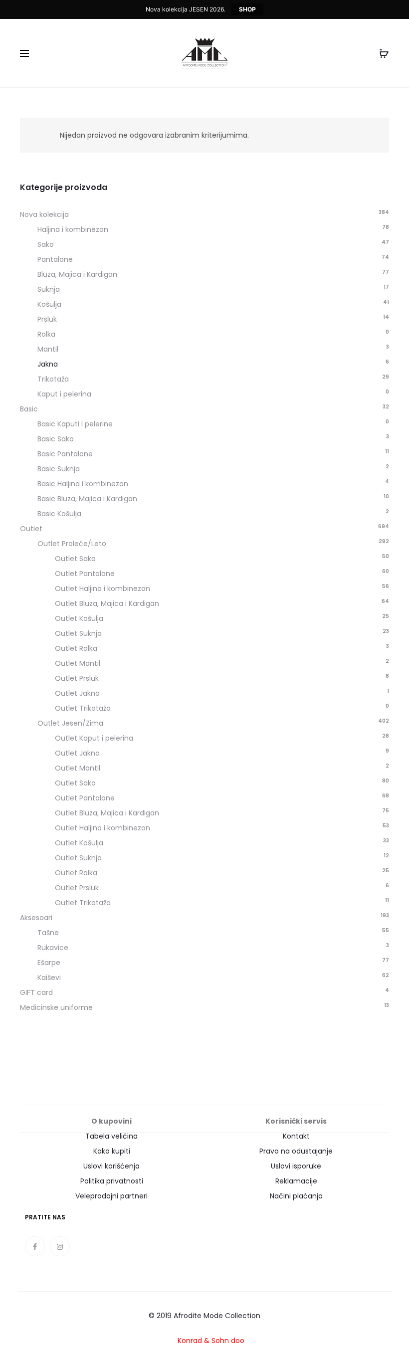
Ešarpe (48, 963)
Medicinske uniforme (56, 1007)
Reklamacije (296, 1181)
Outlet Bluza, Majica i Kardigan (107, 603)
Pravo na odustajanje (296, 1151)
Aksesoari (36, 918)
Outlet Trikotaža (83, 708)
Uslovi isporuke (296, 1166)
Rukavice (52, 948)
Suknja (48, 289)
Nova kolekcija (44, 214)
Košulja (49, 304)
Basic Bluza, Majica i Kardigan (87, 499)
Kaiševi (49, 977)
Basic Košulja (59, 514)
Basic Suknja (58, 469)
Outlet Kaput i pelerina (94, 738)
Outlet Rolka (76, 648)
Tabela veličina (111, 1136)
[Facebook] (35, 1246)
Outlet (31, 529)
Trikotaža (53, 379)
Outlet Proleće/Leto (71, 544)
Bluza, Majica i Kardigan (77, 274)
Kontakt (296, 1136)
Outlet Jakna (77, 693)
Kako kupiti (111, 1151)
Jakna (47, 364)
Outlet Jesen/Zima (70, 723)
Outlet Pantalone (85, 574)
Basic (29, 409)
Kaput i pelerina (64, 394)
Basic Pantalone (65, 454)
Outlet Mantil (77, 663)
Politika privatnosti (111, 1181)
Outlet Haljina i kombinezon (102, 588)
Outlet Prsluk (77, 678)
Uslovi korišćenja (111, 1166)
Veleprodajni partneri (111, 1196)
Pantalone (55, 259)
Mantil (47, 349)
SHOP (247, 9)
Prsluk (47, 319)
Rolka (46, 334)
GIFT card (36, 992)
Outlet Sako (75, 559)
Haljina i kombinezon (72, 229)
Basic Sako (55, 439)
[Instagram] (60, 1246)
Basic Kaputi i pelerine (75, 424)
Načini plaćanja (296, 1196)
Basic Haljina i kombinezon (82, 484)
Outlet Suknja (78, 633)
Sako (45, 244)
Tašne (48, 933)
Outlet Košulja (79, 618)
